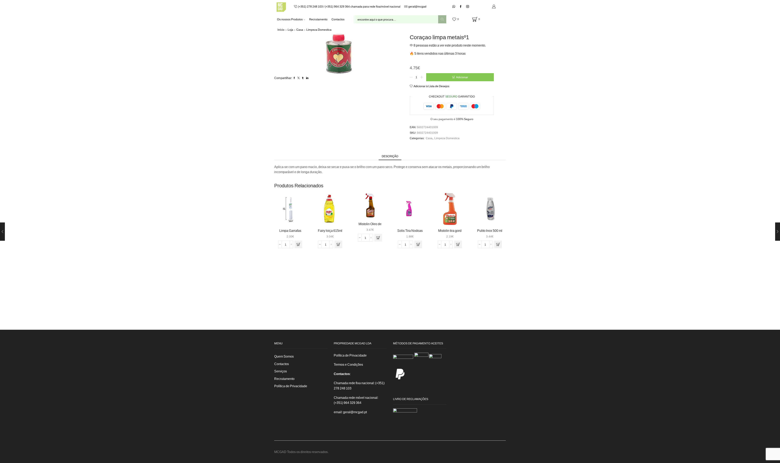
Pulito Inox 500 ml (489, 230)
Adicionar (462, 77)
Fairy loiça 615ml (330, 230)
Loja (290, 29)
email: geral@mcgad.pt (350, 412)
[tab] (390, 156)
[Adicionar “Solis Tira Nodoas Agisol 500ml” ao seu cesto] (418, 244)
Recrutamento (318, 19)
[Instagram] (467, 6)
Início (280, 29)
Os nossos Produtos (290, 19)
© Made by (484, 452)
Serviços (280, 371)
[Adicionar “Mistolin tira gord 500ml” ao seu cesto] (458, 244)
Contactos (338, 19)
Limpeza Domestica (319, 29)
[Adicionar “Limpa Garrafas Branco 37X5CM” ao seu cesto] (298, 244)
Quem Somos (284, 356)
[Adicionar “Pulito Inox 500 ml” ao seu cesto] (498, 244)
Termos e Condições (348, 364)
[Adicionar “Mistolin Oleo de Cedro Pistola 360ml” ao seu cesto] (378, 238)
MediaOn (498, 452)
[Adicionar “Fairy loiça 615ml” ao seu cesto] (338, 244)
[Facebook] (460, 6)
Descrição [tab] (390, 156)
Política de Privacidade (290, 386)
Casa (299, 29)
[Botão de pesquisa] (442, 19)
